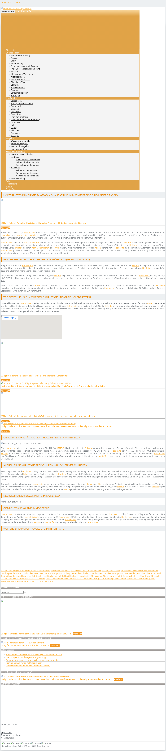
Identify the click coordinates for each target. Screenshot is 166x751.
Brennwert (113, 514)
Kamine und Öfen (19, 149)
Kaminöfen (103, 456)
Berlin (13, 60)
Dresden (15, 109)
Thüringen (15, 95)
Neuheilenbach (16, 573)
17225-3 (60, 448)
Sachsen (15, 84)
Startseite (10, 50)
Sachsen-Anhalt (18, 87)
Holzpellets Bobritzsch (31, 576)
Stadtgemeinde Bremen (22, 103)
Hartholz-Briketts (31, 242)
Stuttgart (15, 135)
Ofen (57, 247)
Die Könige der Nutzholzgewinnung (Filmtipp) (26, 657)
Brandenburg (17, 63)
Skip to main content (10, 2)
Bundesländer (12, 52)
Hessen (14, 71)
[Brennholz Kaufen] (16, 8)
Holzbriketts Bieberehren (12, 578)
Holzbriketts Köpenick (60, 570)
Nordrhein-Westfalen (20, 79)
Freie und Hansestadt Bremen (24, 66)
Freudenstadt (14, 576)
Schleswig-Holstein (19, 93)
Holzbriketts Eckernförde (38, 570)
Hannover (15, 122)
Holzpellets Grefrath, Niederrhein (86, 570)
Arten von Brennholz (15, 151)
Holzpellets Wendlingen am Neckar (110, 578)
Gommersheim (46, 581)
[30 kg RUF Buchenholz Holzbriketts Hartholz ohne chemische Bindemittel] (17, 373)
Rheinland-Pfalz (18, 82)
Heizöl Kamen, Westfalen (101, 573)
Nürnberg (15, 133)
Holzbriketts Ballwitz (136, 578)
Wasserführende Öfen (21, 141)
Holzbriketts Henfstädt (34, 578)
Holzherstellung (18, 178)
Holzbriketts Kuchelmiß (83, 578)
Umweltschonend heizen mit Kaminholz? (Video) (28, 665)
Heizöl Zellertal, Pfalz (126, 576)
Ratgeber (10, 138)
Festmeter (160, 285)
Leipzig (14, 127)
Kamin (35, 247)
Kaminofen (44, 247)
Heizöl (9, 186)
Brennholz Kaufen (24, 11)
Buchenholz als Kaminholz (28, 159)
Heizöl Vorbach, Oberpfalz (148, 576)
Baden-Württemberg (20, 55)
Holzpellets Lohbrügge (62, 573)
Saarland (15, 90)
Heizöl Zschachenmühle (53, 576)
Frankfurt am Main (19, 117)
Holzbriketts (11, 183)
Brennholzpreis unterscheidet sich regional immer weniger (33, 660)
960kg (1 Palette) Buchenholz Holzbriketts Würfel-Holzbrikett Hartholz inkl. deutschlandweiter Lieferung (48, 416)
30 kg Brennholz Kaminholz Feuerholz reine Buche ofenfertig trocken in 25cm (36, 633)
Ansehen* (5, 228)
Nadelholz (15, 167)
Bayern (14, 58)
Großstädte (11, 98)
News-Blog (11, 189)
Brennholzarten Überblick (23, 154)
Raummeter (109, 288)
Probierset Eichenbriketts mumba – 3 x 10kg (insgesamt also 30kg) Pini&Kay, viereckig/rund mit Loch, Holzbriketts (53, 386)
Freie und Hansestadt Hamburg (25, 68)
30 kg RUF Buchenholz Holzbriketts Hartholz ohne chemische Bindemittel (34, 375)
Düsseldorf (16, 111)
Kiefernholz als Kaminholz (27, 175)
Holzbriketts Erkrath (111, 570)
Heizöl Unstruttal (31, 581)
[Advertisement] (74, 550)
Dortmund (16, 106)
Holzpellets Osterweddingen (126, 573)
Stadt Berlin (16, 101)
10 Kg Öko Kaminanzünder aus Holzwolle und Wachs (25, 645)
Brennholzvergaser (19, 143)
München (15, 130)
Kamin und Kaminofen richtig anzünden (24, 663)
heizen (98, 247)
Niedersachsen (18, 76)
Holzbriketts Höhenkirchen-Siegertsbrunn (97, 576)
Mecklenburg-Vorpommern (23, 74)
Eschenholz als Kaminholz (27, 165)
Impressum (6, 732)
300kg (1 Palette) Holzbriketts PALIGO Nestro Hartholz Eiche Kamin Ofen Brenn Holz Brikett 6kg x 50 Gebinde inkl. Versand (57, 679)
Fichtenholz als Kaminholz (27, 170)
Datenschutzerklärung (11, 735)
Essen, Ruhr (16, 114)
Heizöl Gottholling (81, 573)
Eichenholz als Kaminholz (27, 162)
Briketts (127, 242)
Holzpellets (6, 235)
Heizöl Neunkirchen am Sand (59, 578)
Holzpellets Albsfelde (130, 570)
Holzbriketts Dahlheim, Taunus (38, 573)
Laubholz (15, 157)
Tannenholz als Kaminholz (27, 173)
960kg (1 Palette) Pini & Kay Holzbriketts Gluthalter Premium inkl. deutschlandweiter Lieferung (44, 223)
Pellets (9, 181)
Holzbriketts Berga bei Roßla (14, 570)
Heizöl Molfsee (71, 576)
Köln (13, 125)
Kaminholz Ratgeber (20, 146)
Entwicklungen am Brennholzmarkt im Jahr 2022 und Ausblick (34, 654)
